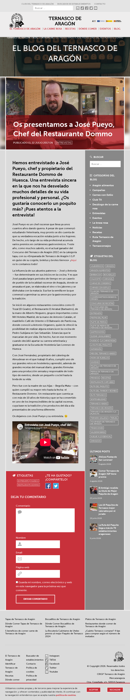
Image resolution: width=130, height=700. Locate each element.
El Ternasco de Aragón (25, 28)
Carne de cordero (100, 283)
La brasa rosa (100, 222)
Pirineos (95, 378)
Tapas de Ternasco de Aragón (20, 619)
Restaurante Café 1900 (102, 382)
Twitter (52, 667)
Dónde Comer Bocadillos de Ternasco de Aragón (59, 625)
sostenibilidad (98, 399)
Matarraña (96, 349)
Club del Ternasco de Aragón (38, 4)
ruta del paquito (99, 386)
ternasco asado (99, 404)
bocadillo (109, 275)
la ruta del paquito (101, 345)
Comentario (23, 505)
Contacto (99, 4)
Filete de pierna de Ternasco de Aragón (101, 327)
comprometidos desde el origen (104, 298)
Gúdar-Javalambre (100, 336)
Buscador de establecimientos (74, 4)
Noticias (97, 227)
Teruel (113, 418)
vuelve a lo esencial (101, 436)
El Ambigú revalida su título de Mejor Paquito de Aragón (108, 491)
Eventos (105, 28)
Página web (22, 567)
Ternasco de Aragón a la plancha (103, 413)
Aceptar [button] (93, 690)
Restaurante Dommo (28, 485)
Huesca (34, 481)
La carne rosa (53, 28)
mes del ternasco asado (103, 353)
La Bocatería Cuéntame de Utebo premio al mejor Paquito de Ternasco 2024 (64, 633)
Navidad (95, 362)
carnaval (108, 279)
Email (19, 552)
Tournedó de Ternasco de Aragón (103, 423)
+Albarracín (97, 266)
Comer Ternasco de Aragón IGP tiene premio (109, 474)
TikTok (52, 659)
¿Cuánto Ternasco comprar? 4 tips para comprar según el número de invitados (102, 633)
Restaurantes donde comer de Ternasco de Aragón (100, 625)
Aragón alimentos (103, 185)
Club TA (97, 199)
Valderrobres (98, 432)
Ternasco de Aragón (65, 21)
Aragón (110, 266)
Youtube (53, 671)
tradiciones (97, 428)
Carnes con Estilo (102, 194)
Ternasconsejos (101, 245)
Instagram (54, 655)
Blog (117, 28)
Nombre (21, 537)
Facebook (54, 663)
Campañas (98, 190)
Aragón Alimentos (100, 270)
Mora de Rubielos (100, 358)
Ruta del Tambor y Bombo (104, 391)
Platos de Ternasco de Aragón (100, 619)
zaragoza (96, 441)
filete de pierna (98, 322)
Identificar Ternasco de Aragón (11, 667)
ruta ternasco (98, 395)
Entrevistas (64, 142)
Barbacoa (96, 275)
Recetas (70, 28)
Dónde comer (88, 28)
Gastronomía (97, 332)
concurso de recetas (102, 303)
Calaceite (96, 279)
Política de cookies (66, 695)
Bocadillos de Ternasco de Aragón (62, 619)
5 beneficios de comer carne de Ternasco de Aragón (21, 632)
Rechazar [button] (115, 690)
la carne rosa (108, 340)
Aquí (73, 260)
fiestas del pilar (99, 318)
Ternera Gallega (99, 418)
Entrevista (23, 481)
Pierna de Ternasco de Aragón (102, 373)
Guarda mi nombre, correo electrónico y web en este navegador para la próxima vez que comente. (44, 586)
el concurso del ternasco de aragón (101, 308)
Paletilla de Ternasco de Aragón (103, 367)
